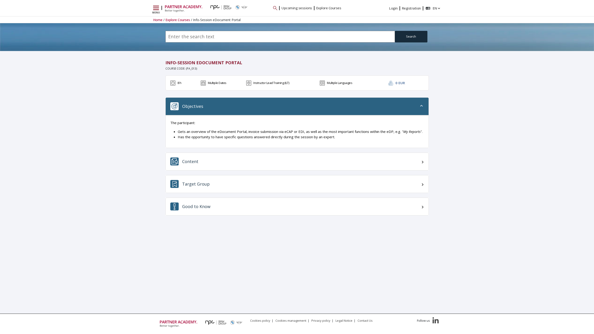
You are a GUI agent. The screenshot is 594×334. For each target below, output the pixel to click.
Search (411, 36)
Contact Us (365, 320)
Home (157, 20)
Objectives (192, 106)
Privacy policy (320, 320)
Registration (411, 8)
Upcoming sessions (296, 8)
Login (393, 8)
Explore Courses (328, 8)
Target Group (196, 184)
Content (190, 161)
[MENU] (156, 8)
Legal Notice (344, 320)
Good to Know (196, 206)
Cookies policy (260, 320)
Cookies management (290, 320)
